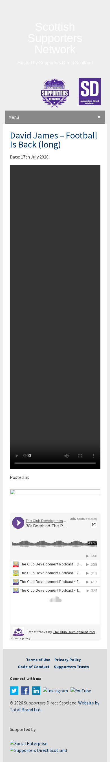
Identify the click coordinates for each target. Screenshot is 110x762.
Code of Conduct (34, 666)
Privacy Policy (67, 659)
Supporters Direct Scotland (66, 62)
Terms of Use (38, 659)
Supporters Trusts (71, 666)
